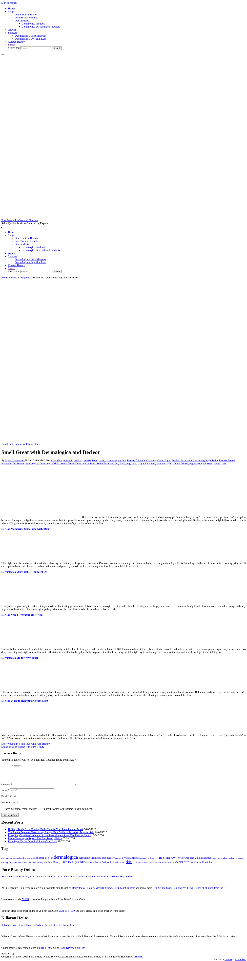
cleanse (30, 858)
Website (5, 802)
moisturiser (31, 862)
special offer (182, 862)
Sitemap (139, 956)
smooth (159, 862)
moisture (13, 862)
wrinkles (208, 862)
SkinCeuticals (127, 887)
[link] (11, 44)
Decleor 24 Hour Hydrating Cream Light (149, 460)
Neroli (184, 463)
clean (24, 858)
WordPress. (240, 959)
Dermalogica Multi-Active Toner (56, 463)
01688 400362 (48, 947)
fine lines (164, 857)
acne (3, 858)
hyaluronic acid (186, 857)
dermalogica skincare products (95, 857)
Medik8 (99, 887)
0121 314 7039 (67, 910)
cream (102, 460)
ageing (9, 858)
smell (224, 463)
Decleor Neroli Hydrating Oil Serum (22, 614)
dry (113, 857)
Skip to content (9, 2)
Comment (6, 784)
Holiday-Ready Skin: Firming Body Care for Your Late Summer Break (45, 829)
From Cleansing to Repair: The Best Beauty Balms (35, 838)
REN (116, 887)
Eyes (152, 858)
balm (94, 460)
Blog (25, 899)
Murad (108, 887)
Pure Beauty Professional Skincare (19, 220)
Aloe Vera (56, 460)
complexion (38, 857)
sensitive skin (112, 862)
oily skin (43, 862)
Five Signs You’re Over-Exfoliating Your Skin (32, 841)
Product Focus (33, 444)
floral (122, 463)
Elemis (135, 857)
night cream (195, 463)
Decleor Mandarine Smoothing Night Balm (195, 460)
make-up (4, 862)
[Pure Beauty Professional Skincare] (123, 217)
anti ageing (17, 858)
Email (5, 796)
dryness (118, 858)
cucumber (112, 460)
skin (129, 862)
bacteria (87, 460)
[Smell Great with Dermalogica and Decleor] (123, 441)
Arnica (77, 460)
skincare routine (148, 862)
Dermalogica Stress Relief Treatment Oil (96, 463)
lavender (160, 463)
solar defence (168, 862)
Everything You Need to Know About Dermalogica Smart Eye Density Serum (49, 835)
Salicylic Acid (100, 862)
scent (210, 463)
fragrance (131, 463)
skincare (136, 862)
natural (176, 463)
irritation (231, 858)
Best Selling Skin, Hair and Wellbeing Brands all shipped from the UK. (190, 887)
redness (90, 862)
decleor (122, 460)
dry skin (126, 857)
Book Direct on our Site (72, 947)
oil (204, 463)
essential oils (144, 858)
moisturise (22, 862)
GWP (174, 857)
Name (5, 790)
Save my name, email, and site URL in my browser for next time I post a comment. (48, 808)
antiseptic (68, 460)
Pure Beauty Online (74, 862)
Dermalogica (79, 887)
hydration (206, 857)
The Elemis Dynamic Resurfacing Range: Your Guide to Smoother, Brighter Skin (51, 832)
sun (192, 862)
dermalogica (31, 463)
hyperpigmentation (219, 858)
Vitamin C (199, 862)
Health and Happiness (20, 277)
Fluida (228, 959)
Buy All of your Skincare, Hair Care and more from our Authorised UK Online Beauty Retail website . (67, 876)
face (156, 858)
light (169, 463)
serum (217, 463)
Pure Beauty (54, 862)
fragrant (142, 463)
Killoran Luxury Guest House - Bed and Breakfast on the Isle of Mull (38, 925)
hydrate (151, 463)
